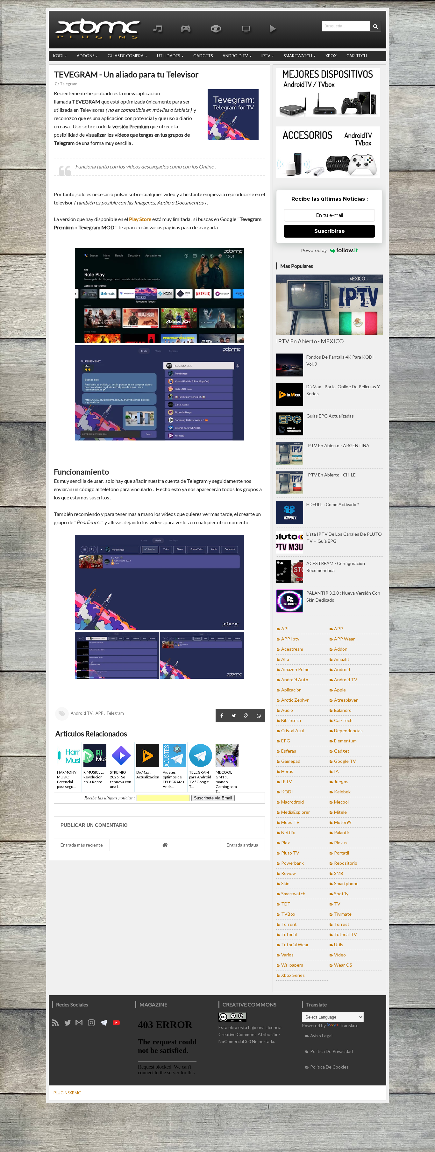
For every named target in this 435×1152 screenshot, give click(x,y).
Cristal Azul (292, 730)
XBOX (331, 56)
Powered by (314, 250)
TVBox (288, 914)
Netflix (288, 832)
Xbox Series (293, 975)
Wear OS (343, 965)
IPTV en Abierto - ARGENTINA (337, 445)
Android (342, 669)
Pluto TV (290, 852)
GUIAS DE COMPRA (126, 56)
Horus (287, 771)
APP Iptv (290, 638)
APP (99, 713)
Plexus (340, 842)
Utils (338, 944)
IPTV (265, 56)
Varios (287, 954)
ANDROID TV (235, 56)
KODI (58, 56)
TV (337, 903)
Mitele (340, 812)
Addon (340, 649)
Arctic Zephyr (295, 700)
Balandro (343, 710)
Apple (340, 689)
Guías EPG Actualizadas (330, 416)
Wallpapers (292, 965)
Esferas (288, 751)
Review (288, 873)
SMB (338, 873)
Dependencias (348, 730)
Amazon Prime (295, 669)
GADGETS (203, 56)
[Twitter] (69, 1024)
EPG (285, 740)
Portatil (341, 852)
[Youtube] (118, 1024)
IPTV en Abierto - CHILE (331, 474)
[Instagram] (93, 1024)
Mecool (341, 802)
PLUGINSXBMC (67, 1092)
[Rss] (57, 1024)
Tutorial (289, 934)
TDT (285, 903)
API (285, 628)
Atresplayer (346, 700)
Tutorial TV (345, 934)
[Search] (375, 26)
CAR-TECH (356, 56)
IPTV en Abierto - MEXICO (310, 341)
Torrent (289, 924)
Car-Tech (343, 720)
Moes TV (290, 822)
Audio (287, 710)
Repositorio (345, 863)
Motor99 (343, 822)
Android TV (82, 713)
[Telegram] (106, 1024)
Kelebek (342, 791)
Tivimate (343, 914)
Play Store (140, 219)
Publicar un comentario (94, 825)
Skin (285, 883)
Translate (349, 1025)
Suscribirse (329, 231)
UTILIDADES (168, 56)
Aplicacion (291, 689)
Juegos (341, 781)
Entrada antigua (242, 845)
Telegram (68, 84)
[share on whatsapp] (259, 715)
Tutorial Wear (295, 944)
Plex (285, 842)
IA (336, 771)
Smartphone (346, 883)
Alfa (285, 659)
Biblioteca (291, 720)
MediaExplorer (295, 812)
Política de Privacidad (331, 1051)
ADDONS (85, 56)
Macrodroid (292, 802)
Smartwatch (293, 893)
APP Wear (344, 638)
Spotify (341, 893)
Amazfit (341, 659)
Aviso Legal (321, 1035)
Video (340, 954)
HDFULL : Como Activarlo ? (332, 504)
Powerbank (292, 863)
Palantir (341, 832)
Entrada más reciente (82, 845)
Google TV (345, 761)
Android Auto (294, 679)
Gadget (341, 751)
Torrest (341, 924)
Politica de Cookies (329, 1067)
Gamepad (290, 761)
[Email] (81, 1024)
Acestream (292, 649)
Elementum (345, 740)
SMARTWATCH (298, 56)
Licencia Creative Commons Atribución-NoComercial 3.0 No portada (250, 1034)
